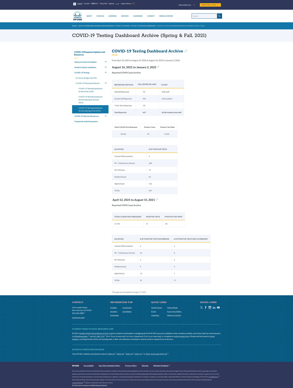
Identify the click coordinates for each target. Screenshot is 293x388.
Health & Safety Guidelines (85, 67)
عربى (117, 3)
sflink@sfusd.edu (81, 336)
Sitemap (145, 365)
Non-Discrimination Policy (109, 365)
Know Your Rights (174, 311)
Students (113, 311)
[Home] (77, 16)
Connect (151, 16)
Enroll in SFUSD (166, 16)
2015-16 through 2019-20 (156, 354)
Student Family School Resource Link (93, 333)
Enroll (153, 311)
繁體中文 (94, 3)
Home (74, 26)
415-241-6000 (78, 313)
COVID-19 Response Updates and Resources (96, 26)
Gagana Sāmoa (126, 3)
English (80, 3)
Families (113, 307)
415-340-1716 (98, 336)
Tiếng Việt (103, 3)
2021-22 (138, 354)
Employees (114, 315)
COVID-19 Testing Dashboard (143, 26)
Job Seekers (127, 311)
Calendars (137, 16)
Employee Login (209, 5)
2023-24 (120, 354)
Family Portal (156, 307)
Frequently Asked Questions (86, 121)
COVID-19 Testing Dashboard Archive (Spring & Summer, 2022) (90, 100)
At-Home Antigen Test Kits (86, 78)
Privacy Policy (131, 365)
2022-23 (129, 354)
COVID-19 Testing (122, 26)
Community (127, 307)
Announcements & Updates (85, 62)
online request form (181, 336)
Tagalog (111, 3)
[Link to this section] (185, 51)
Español (87, 3)
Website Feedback (160, 365)
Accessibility (89, 365)
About (89, 16)
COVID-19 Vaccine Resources (86, 116)
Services (125, 16)
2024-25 (111, 354)
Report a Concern (174, 315)
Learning (113, 16)
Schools (100, 16)
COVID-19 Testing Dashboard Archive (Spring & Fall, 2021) (90, 109)
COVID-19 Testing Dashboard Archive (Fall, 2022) (90, 89)
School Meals (172, 307)
